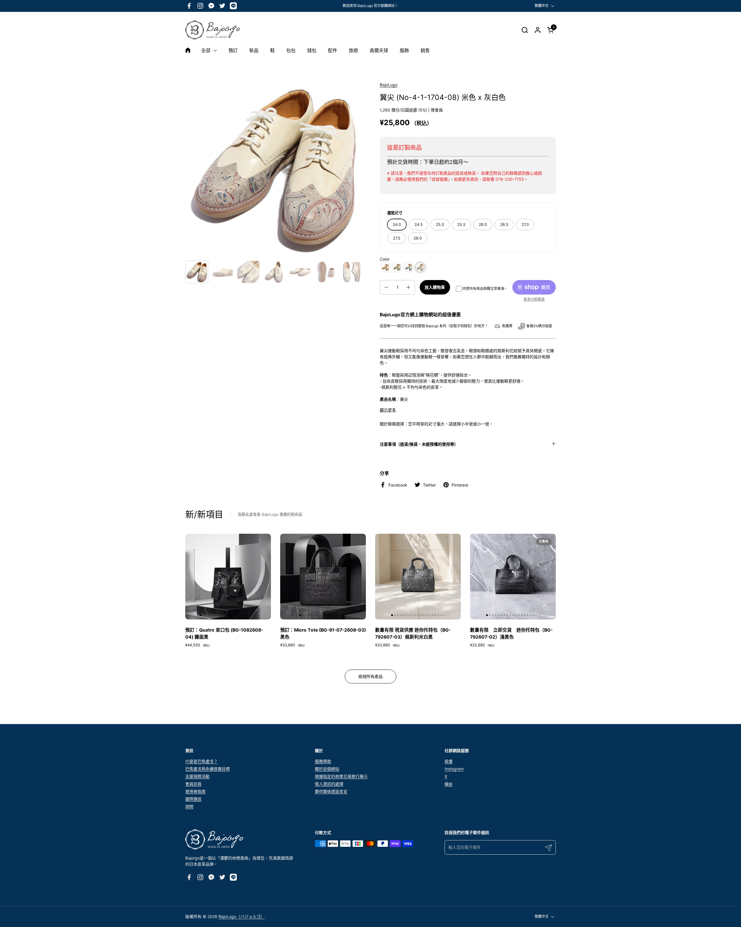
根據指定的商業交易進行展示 (341, 776)
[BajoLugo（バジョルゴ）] (212, 30)
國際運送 (193, 798)
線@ (448, 783)
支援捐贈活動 (197, 776)
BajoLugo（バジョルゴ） (242, 916)
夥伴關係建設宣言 (331, 791)
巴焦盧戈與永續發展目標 (207, 768)
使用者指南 (195, 791)
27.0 (525, 224)
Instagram (454, 768)
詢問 (189, 806)
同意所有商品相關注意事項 (483, 288)
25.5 (461, 224)
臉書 (449, 761)
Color (385, 259)
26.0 (483, 224)
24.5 (418, 224)
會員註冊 (193, 783)
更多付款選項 (534, 299)
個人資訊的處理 (329, 783)
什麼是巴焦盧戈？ (201, 761)
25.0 (440, 224)
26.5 (504, 224)
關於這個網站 (327, 768)
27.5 (396, 238)
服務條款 (323, 761)
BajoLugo (388, 84)
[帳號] (537, 30)
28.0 (418, 238)
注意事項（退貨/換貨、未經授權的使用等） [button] (419, 444)
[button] (524, 30)
